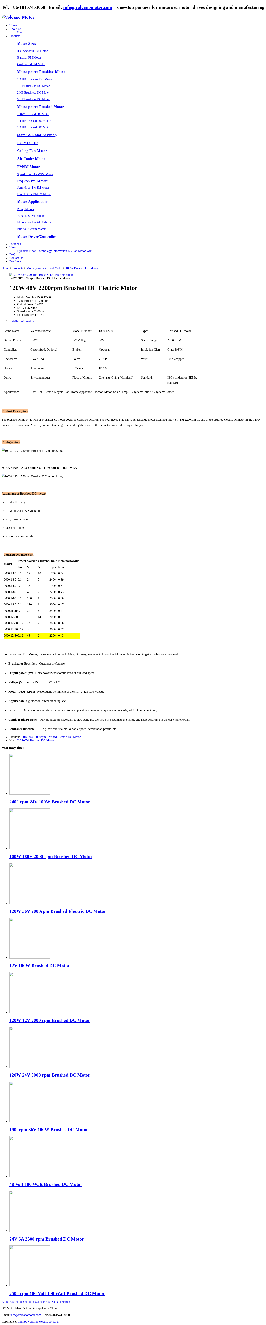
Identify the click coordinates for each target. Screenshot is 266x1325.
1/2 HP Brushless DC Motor (34, 79)
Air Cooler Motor (31, 159)
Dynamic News (26, 251)
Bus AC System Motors (31, 229)
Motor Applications (32, 201)
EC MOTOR (27, 143)
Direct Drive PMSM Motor (34, 194)
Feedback (15, 261)
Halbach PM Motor (29, 57)
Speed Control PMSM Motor (35, 174)
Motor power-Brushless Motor (41, 72)
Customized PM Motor (31, 64)
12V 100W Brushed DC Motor (34, 740)
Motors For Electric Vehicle (34, 222)
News (13, 247)
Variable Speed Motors (31, 215)
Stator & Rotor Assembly (37, 135)
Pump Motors (25, 209)
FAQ (12, 254)
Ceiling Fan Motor (32, 151)
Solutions (15, 244)
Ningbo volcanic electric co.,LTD (38, 1321)
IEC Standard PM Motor (32, 51)
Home (13, 25)
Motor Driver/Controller (36, 236)
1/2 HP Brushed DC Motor (33, 127)
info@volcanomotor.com (87, 7)
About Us (15, 29)
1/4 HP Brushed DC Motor (33, 120)
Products (14, 36)
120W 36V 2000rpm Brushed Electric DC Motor (50, 737)
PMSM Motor (28, 167)
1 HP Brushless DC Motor (33, 86)
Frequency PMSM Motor (32, 181)
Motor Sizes (26, 43)
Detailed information (22, 321)
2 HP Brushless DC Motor (33, 92)
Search (66, 1301)
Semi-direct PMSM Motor (33, 187)
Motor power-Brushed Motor (40, 107)
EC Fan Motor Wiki (80, 251)
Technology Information (52, 251)
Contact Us (16, 258)
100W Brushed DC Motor (33, 114)
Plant (20, 32)
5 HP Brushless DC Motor (33, 99)
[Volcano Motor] (18, 17)
